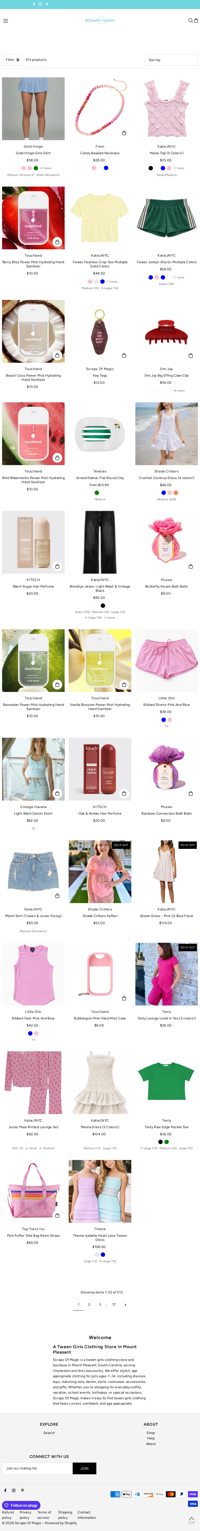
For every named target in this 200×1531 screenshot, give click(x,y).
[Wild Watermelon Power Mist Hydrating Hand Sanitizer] (33, 433)
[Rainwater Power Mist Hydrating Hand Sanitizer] (33, 660)
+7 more (45, 168)
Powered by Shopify (61, 1523)
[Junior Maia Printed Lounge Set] (33, 1082)
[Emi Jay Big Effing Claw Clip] (166, 331)
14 (33, 1039)
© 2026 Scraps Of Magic (21, 1523)
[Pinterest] (47, 5)
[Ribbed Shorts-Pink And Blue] (166, 660)
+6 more (178, 390)
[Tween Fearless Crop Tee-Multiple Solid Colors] (100, 217)
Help (151, 1438)
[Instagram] (40, 5)
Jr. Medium (47, 1148)
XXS (15, 1148)
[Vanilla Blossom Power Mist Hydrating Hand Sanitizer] (100, 660)
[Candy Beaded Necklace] (100, 108)
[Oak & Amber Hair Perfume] (100, 769)
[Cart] (196, 20)
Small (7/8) (166, 284)
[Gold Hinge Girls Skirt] (33, 108)
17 (114, 1304)
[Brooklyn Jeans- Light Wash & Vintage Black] (100, 542)
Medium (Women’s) (20, 175)
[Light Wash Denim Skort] (33, 769)
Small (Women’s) (48, 175)
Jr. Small (31, 1148)
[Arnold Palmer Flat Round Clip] (100, 433)
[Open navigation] (41, 20)
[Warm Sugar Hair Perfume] (33, 542)
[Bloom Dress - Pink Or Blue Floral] (166, 871)
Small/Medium (167, 175)
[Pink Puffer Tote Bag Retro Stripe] (33, 1191)
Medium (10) (90, 288)
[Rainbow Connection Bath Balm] (166, 769)
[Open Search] (191, 20)
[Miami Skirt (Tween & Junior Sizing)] (33, 871)
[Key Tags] (100, 331)
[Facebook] (34, 5)
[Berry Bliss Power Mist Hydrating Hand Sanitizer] (33, 217)
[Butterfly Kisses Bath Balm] (166, 542)
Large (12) (118, 612)
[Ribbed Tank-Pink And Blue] (33, 974)
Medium (100, 499)
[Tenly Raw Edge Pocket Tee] (166, 1082)
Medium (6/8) (166, 499)
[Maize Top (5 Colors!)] (166, 108)
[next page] (125, 1305)
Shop (151, 1433)
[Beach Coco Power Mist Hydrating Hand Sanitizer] (33, 331)
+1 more (178, 168)
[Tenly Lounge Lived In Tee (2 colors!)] (166, 974)
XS (21, 1148)
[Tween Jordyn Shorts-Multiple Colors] (166, 217)
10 (166, 726)
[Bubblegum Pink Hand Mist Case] (100, 974)
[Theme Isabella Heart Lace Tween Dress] (100, 1191)
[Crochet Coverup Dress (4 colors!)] (166, 433)
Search (49, 1433)
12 (33, 828)
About (151, 1444)
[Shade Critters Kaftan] (100, 871)
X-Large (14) (109, 288)
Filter (10, 60)
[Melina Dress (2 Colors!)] (100, 1082)
